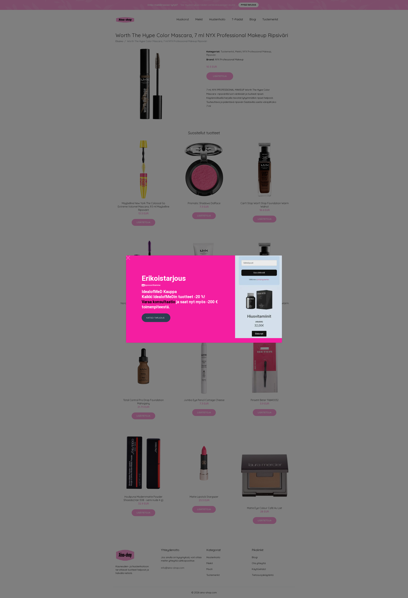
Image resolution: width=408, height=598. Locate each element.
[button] (156, 317)
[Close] (128, 257)
